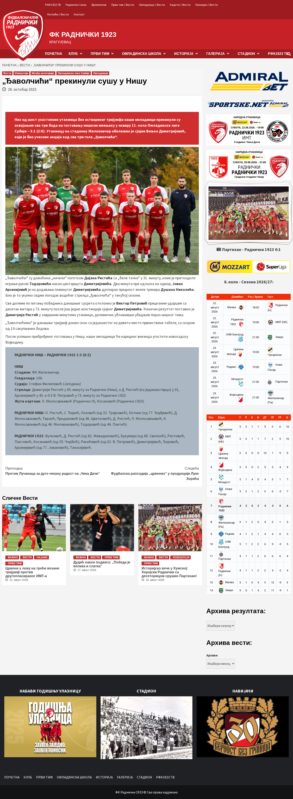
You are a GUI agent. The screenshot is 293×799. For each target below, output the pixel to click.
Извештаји (21, 73)
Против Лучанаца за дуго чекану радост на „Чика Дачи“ (52, 471)
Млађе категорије (43, 73)
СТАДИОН (246, 54)
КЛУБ (73, 54)
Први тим (15, 563)
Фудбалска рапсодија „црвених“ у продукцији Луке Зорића (155, 474)
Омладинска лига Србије (73, 73)
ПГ (272, 417)
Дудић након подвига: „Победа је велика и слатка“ (101, 564)
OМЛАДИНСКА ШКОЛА (141, 54)
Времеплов (99, 5)
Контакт (79, 14)
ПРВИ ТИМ (100, 54)
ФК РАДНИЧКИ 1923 (82, 34)
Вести (7, 73)
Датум (215, 296)
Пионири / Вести (206, 5)
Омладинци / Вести (152, 5)
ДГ (265, 417)
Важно (13, 557)
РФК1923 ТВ (53, 5)
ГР (279, 417)
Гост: (271, 296)
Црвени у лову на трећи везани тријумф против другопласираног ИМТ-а (32, 572)
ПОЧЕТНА (53, 54)
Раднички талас (76, 5)
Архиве (212, 655)
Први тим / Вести (122, 5)
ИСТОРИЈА (183, 54)
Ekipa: (221, 417)
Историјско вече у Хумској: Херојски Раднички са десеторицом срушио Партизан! (169, 572)
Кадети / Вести (180, 5)
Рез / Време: (255, 296)
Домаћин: (237, 296)
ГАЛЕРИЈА (215, 54)
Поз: (211, 417)
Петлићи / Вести (58, 14)
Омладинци (100, 73)
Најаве (42, 557)
